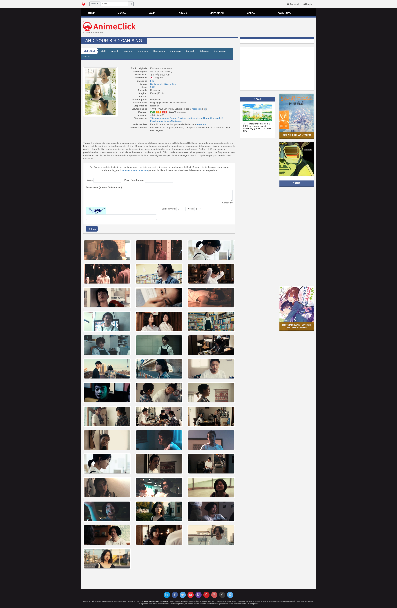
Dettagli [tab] (89, 51)
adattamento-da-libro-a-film (200, 118)
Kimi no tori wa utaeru (297, 135)
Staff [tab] (103, 51)
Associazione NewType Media (156, 601)
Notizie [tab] (86, 57)
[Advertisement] (238, 28)
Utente (89, 180)
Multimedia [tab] (175, 51)
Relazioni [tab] (204, 51)
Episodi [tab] (114, 51)
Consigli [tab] (190, 51)
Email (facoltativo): (134, 180)
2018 (152, 87)
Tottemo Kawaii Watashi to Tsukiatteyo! (297, 326)
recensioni (197, 109)
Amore (173, 118)
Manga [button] (122, 13)
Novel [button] (152, 13)
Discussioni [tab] (220, 51)
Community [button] (284, 13)
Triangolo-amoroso (159, 118)
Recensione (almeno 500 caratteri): (104, 187)
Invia (93, 229)
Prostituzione (156, 121)
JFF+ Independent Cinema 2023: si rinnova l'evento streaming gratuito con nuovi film (257, 127)
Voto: (191, 208)
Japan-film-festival (173, 121)
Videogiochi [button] (217, 13)
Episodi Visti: (169, 208)
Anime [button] (91, 13)
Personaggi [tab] (142, 51)
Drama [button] (183, 13)
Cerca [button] (251, 13)
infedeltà (219, 118)
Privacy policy (252, 604)
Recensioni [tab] (159, 51)
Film (152, 81)
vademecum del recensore (135, 170)
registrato (201, 124)
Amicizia (182, 118)
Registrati (294, 4)
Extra (296, 183)
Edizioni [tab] (127, 51)
